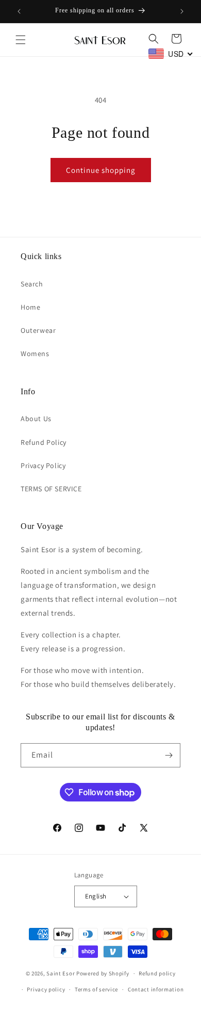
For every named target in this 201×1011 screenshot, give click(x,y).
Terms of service (96, 989)
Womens (35, 353)
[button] (20, 39)
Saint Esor (60, 973)
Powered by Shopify (102, 973)
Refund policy (157, 973)
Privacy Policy (43, 465)
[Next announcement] (182, 11)
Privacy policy (46, 989)
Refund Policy (43, 442)
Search (32, 283)
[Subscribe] (168, 755)
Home (30, 307)
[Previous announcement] (19, 11)
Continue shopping (101, 170)
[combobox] (170, 54)
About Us (36, 418)
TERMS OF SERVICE (51, 488)
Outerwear (38, 330)
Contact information (155, 989)
